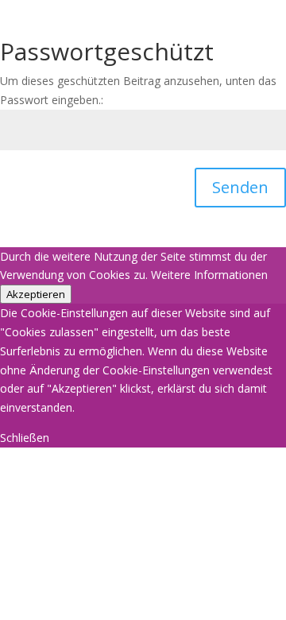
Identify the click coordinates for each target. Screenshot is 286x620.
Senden (240, 187)
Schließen (24, 437)
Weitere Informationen (209, 274)
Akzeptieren (35, 294)
